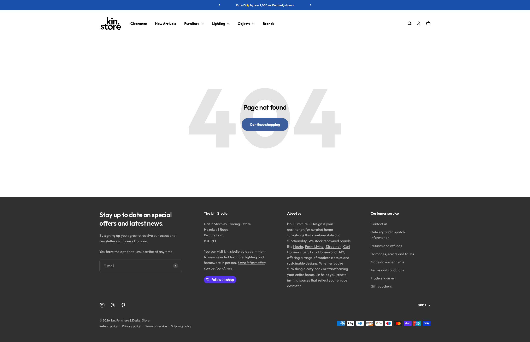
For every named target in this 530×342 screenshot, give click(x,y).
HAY (340, 252)
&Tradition (333, 246)
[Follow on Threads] (113, 305)
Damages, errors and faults (392, 254)
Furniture (191, 23)
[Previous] (219, 5)
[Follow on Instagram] (102, 305)
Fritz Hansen (320, 252)
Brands (268, 23)
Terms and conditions (387, 270)
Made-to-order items (387, 262)
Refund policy (108, 326)
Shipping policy (181, 326)
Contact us (379, 224)
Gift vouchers (381, 286)
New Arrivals (165, 23)
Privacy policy (131, 326)
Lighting (218, 23)
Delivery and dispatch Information (388, 235)
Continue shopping (265, 124)
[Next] (311, 5)
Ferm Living (314, 246)
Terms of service (156, 326)
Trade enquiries (383, 278)
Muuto (298, 246)
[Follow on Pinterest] (123, 305)
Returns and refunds (386, 246)
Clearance (138, 23)
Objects (244, 23)
